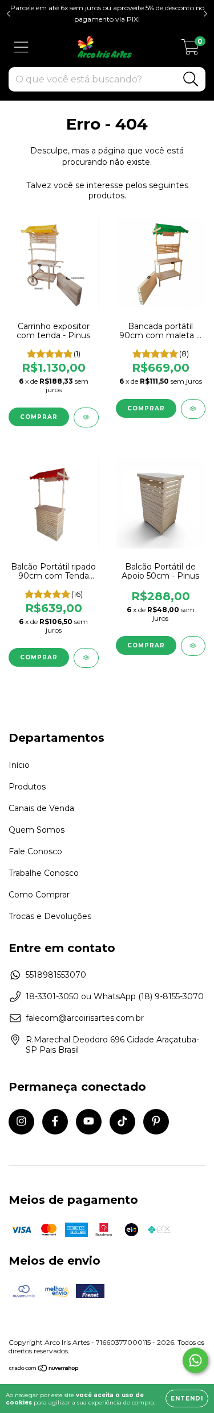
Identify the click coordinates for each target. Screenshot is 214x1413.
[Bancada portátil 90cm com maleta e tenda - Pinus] (193, 409)
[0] (190, 50)
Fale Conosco (35, 851)
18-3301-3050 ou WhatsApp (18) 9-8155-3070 (115, 996)
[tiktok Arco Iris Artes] (122, 1121)
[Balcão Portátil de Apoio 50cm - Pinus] (193, 646)
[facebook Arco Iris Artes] (55, 1121)
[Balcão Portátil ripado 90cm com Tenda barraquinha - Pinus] (86, 658)
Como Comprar (39, 895)
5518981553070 (56, 975)
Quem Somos (36, 830)
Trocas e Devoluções (50, 916)
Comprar (39, 417)
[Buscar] (190, 79)
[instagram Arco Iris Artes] (21, 1121)
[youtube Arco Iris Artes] (89, 1121)
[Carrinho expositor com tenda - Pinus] (86, 417)
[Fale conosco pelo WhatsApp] (195, 1360)
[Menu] (21, 47)
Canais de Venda (41, 808)
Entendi (187, 1398)
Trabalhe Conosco (44, 873)
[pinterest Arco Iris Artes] (156, 1121)
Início (19, 765)
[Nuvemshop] (44, 1369)
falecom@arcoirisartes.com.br (85, 1018)
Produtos (27, 787)
